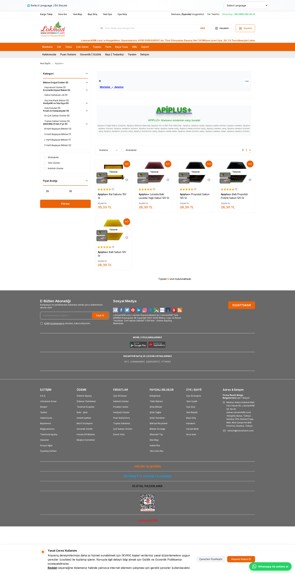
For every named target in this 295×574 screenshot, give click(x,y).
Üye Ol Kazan (120, 396)
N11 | (126, 361)
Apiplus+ (103, 194)
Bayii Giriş (191, 418)
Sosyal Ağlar (46, 445)
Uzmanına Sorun (48, 401)
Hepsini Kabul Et (241, 559)
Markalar (106, 87)
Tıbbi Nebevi (156, 401)
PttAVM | (166, 361)
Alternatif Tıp (156, 434)
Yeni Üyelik (191, 401)
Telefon (215, 14)
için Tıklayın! (236, 396)
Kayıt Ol (100, 315)
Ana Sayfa (45, 63)
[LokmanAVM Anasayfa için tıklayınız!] (111, 81)
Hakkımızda (49, 54)
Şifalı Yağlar (155, 412)
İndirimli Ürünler (121, 401)
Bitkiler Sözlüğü (157, 429)
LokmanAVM (147, 520)
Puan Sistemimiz (121, 418)
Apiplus (118, 87)
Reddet (52, 568)
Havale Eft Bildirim (86, 434)
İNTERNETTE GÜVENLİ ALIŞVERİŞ (147, 476)
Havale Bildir (192, 429)
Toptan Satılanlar (121, 423)
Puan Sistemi (68, 54)
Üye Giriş (190, 407)
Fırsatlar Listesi (120, 407)
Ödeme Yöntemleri (86, 401)
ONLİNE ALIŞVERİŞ (147, 466)
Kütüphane (155, 396)
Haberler (44, 440)
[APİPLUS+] (246, 81)
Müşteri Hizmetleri (86, 440)
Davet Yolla (119, 434)
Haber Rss (155, 445)
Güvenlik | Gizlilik (90, 54)
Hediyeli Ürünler (121, 412)
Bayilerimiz (45, 423)
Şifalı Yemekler (157, 418)
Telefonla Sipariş (48, 434)
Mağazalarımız (47, 429)
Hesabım (190, 423)
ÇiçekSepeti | (153, 361)
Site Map (154, 440)
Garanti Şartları (84, 418)
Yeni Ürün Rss (156, 451)
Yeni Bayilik (192, 412)
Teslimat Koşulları (85, 407)
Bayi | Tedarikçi (114, 54)
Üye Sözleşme (193, 396)
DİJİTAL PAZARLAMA (147, 486)
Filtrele (65, 203)
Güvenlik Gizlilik (84, 429)
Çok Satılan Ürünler (122, 429)
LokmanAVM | (137, 361)
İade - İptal (82, 412)
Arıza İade (191, 434)
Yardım (132, 54)
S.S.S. (43, 396)
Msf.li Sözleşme (85, 423)
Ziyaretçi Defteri (48, 451)
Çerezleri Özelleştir (210, 559)
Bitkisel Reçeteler (159, 423)
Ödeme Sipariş (84, 396)
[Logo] (60, 28)
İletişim (144, 54)
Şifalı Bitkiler (156, 407)
